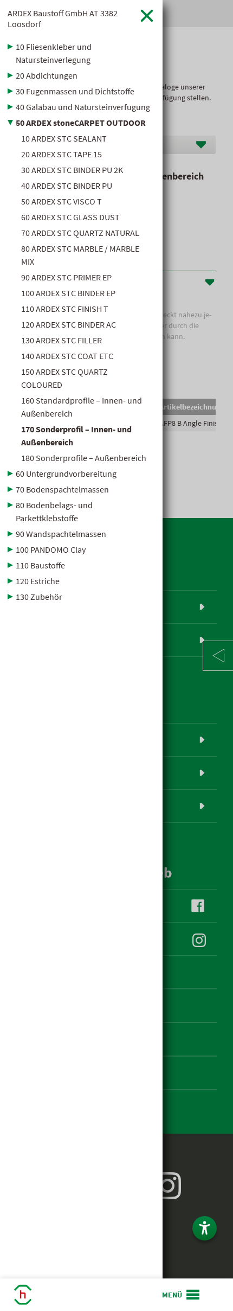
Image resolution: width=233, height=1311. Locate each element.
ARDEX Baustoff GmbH (63, 18)
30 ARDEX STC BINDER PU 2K (72, 169)
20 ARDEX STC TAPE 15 (61, 154)
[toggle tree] (81, 46)
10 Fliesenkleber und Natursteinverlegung (54, 53)
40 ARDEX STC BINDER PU (66, 185)
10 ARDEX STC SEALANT (64, 138)
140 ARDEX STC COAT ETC (67, 355)
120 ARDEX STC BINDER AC (68, 324)
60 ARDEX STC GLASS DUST (70, 217)
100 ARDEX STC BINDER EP (68, 292)
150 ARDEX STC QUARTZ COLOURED (64, 378)
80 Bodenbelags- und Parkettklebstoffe (54, 511)
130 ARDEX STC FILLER (61, 340)
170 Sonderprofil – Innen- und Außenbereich (76, 435)
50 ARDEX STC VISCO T (61, 201)
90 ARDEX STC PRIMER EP (66, 277)
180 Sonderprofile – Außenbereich (83, 457)
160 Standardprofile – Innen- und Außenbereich (81, 407)
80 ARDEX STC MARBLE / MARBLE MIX (80, 255)
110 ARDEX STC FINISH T (64, 308)
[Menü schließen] (147, 15)
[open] (181, 1294)
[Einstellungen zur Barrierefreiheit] (204, 1228)
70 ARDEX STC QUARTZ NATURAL (80, 232)
